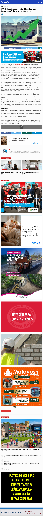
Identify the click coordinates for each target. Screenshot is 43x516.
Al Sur (10, 149)
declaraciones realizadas (20, 64)
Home (2, 6)
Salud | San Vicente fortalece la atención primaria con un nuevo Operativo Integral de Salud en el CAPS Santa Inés (11, 172)
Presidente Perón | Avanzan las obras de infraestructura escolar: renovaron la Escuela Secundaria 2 (30, 172)
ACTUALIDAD (6, 6)
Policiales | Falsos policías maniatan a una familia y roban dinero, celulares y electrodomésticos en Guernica (22, 459)
